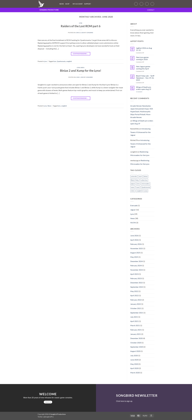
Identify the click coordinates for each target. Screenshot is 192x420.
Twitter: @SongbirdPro (46, 417)
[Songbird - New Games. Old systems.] (47, 4)
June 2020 (134, 360)
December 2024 (136, 261)
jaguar (133, 184)
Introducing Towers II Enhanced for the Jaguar (140, 132)
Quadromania (61, 61)
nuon (137, 187)
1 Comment (141, 91)
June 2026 (134, 235)
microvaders (146, 184)
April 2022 (134, 295)
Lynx (80, 23)
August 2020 (135, 351)
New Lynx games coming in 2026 (142, 58)
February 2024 (136, 265)
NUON (133, 222)
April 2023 (134, 274)
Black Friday (135, 180)
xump (145, 191)
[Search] (152, 4)
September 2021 (136, 313)
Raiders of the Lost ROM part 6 (80, 26)
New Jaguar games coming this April (143, 67)
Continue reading (80, 53)
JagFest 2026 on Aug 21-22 (144, 49)
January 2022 (135, 304)
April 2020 (134, 368)
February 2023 (136, 278)
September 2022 (136, 287)
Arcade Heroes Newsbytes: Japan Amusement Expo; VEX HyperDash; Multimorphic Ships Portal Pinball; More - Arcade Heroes (141, 111)
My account (78, 4)
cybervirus (144, 180)
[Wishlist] (141, 4)
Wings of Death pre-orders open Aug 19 (143, 88)
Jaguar (132, 210)
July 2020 (134, 355)
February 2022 (136, 300)
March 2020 (135, 373)
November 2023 (136, 270)
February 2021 (136, 330)
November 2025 (136, 248)
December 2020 (136, 338)
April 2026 (134, 240)
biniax (146, 176)
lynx (55, 61)
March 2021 (135, 325)
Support (87, 4)
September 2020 (136, 347)
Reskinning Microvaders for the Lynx (139, 153)
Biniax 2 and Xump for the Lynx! (80, 70)
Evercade (133, 205)
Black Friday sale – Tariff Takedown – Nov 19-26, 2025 (145, 78)
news (132, 187)
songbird (89, 32)
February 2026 (136, 244)
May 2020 (134, 364)
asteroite (134, 176)
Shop (67, 4)
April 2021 (134, 321)
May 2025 (134, 257)
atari (140, 176)
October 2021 (135, 308)
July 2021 (134, 317)
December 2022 (136, 283)
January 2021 (135, 334)
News (61, 4)
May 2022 (134, 291)
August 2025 (135, 253)
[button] (136, 4)
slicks (132, 191)
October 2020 (135, 343)
